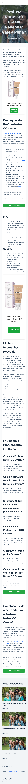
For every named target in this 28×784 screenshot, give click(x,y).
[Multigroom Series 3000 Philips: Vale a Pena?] (14, 743)
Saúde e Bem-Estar (14, 38)
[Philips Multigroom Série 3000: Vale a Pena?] (14, 719)
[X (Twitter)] (4, 766)
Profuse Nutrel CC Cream (12, 133)
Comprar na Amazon (14, 205)
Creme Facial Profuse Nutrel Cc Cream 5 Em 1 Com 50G (14, 104)
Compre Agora (14, 329)
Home (4, 771)
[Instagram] (7, 766)
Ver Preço (14, 110)
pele (23, 160)
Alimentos (22, 771)
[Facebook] (2, 766)
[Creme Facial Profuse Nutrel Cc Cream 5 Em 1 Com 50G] (14, 89)
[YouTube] (11, 766)
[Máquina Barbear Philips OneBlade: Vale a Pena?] (14, 694)
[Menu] (25, 2)
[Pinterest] (9, 766)
